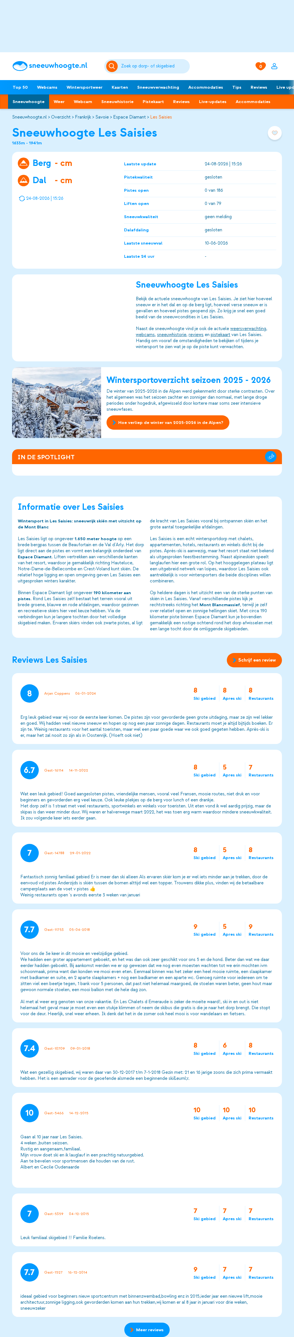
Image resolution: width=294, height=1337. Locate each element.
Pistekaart (153, 101)
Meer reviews (150, 1330)
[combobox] (154, 66)
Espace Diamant (129, 117)
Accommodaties (205, 87)
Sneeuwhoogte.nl (29, 117)
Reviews (259, 87)
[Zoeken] (154, 66)
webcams (145, 335)
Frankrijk (83, 117)
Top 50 (20, 87)
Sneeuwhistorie (117, 101)
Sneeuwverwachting (158, 87)
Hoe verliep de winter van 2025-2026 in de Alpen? (170, 422)
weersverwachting (248, 329)
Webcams (47, 87)
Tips (236, 87)
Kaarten (120, 87)
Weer (59, 101)
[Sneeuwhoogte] (55, 66)
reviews (196, 335)
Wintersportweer (84, 87)
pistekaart (220, 335)
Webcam (83, 101)
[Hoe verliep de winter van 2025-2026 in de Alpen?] (56, 402)
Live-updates (213, 101)
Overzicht (61, 117)
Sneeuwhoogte (29, 101)
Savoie (102, 117)
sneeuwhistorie (171, 335)
